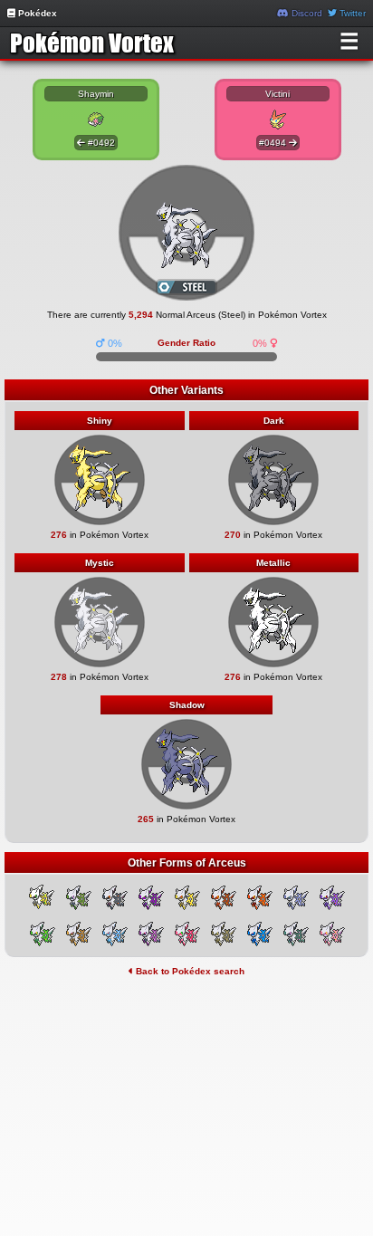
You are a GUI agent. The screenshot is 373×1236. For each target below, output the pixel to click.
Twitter (351, 13)
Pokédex (36, 13)
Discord (305, 13)
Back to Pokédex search (188, 971)
